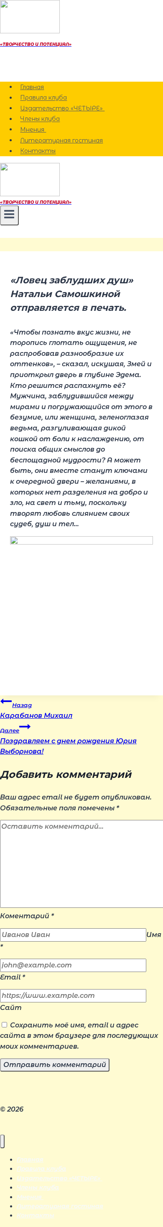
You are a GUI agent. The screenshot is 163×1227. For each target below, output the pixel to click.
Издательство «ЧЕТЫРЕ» (62, 108)
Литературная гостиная (61, 140)
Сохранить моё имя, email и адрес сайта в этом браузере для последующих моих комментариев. (79, 1035)
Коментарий (27, 916)
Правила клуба (43, 98)
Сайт (11, 1008)
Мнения (33, 129)
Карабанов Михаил (36, 711)
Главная (32, 87)
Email (12, 977)
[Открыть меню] (9, 215)
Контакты (38, 151)
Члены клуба (40, 119)
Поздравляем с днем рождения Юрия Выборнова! (68, 741)
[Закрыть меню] (2, 1141)
